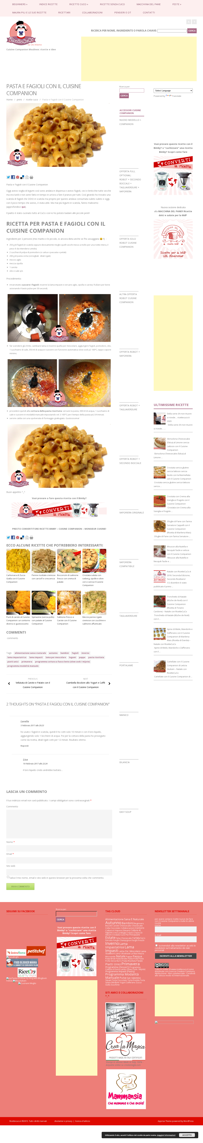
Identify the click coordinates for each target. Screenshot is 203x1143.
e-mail (158, 935)
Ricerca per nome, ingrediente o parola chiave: (124, 30)
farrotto (109, 940)
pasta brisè (110, 958)
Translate (176, 96)
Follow (9, 980)
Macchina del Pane (149, 4)
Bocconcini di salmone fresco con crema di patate (67, 578)
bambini (65, 653)
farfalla (136, 937)
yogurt (123, 982)
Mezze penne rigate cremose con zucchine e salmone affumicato (94, 620)
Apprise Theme (165, 1121)
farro (142, 938)
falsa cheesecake (124, 938)
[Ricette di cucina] (36, 954)
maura (141, 953)
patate (139, 960)
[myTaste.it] (12, 978)
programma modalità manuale (23, 666)
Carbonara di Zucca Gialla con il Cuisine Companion (15, 578)
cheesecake (125, 925)
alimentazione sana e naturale (30, 653)
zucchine (115, 984)
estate (110, 937)
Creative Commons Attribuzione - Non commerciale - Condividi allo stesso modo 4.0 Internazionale (175, 973)
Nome (10, 841)
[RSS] (188, 21)
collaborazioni (92, 12)
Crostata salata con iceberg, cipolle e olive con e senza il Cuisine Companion (93, 580)
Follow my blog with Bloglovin (33, 978)
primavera (27, 661)
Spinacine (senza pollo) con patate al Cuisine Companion (43, 620)
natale (120, 956)
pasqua (137, 956)
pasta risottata (96, 657)
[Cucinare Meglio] (27, 983)
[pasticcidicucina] (120, 1031)
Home (9, 99)
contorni (139, 927)
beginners (19, 4)
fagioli (75, 653)
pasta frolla (133, 958)
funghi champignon (122, 940)
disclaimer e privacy (63, 1121)
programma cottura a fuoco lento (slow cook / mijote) (62, 661)
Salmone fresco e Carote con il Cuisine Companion (67, 620)
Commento (12, 806)
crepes (130, 932)
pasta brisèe (121, 958)
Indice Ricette (48, 4)
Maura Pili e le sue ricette (29, 12)
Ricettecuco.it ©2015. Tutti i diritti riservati (32, 1121)
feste (176, 4)
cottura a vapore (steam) (117, 930)
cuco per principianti (130, 934)
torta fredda (134, 980)
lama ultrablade (122, 953)
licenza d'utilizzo (82, 1121)
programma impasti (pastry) (120, 971)
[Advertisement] (139, 59)
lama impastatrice (16, 657)
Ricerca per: (124, 87)
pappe (82, 657)
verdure (115, 982)
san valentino (134, 977)
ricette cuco (78, 4)
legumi (72, 657)
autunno (53, 653)
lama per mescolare (56, 657)
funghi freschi (138, 940)
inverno (85, 653)
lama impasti (36, 657)
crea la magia (119, 932)
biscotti (108, 925)
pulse (123, 978)
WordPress (188, 1121)
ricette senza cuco (112, 4)
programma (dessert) (117, 967)
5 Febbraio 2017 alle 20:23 (32, 725)
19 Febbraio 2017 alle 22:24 (35, 763)
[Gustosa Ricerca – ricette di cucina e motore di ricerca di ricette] (16, 954)
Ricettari (64, 12)
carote (115, 925)
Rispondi (25, 745)
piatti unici (13, 661)
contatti (149, 12)
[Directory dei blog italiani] (19, 980)
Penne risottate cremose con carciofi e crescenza (44, 577)
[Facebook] (194, 21)
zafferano (130, 982)
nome (158, 925)
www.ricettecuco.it (179, 969)
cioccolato (115, 928)
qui (23, 206)
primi (19, 99)
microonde (110, 956)
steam (108, 980)
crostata (116, 934)
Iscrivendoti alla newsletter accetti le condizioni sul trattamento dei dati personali (175, 948)
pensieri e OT (122, 12)
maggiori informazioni (166, 1135)
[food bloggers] (22, 966)
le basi (134, 953)
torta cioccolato (119, 980)
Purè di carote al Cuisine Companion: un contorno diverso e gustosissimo (18, 620)
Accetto (187, 1135)
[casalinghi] (12, 957)
